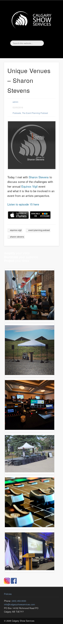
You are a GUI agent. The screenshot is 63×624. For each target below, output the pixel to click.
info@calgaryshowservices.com (19, 604)
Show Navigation (51, 30)
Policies (8, 593)
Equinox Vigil (29, 186)
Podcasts (17, 113)
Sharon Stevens (39, 177)
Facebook (27, 51)
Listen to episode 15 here (23, 204)
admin (15, 101)
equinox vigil (16, 230)
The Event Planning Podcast (35, 113)
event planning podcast (39, 230)
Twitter (34, 51)
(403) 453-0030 (19, 600)
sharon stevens (17, 236)
